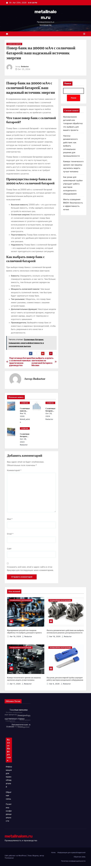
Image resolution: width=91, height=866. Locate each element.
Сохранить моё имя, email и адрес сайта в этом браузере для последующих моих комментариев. (30, 568)
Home (53, 852)
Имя (9, 519)
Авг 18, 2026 (15, 636)
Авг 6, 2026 (54, 684)
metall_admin (25, 420)
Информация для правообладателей (9, 776)
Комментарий (14, 470)
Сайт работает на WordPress (16, 855)
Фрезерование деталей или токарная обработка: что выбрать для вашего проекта (73, 123)
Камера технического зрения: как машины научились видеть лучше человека (24, 678)
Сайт (9, 548)
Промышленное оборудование (20, 600)
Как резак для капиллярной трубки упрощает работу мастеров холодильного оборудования (65, 678)
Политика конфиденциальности (73, 861)
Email (10, 534)
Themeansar (9, 858)
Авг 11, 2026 (15, 684)
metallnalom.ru (18, 836)
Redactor (25, 67)
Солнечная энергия (14, 44)
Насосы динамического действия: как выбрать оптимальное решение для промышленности (65, 631)
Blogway (35, 855)
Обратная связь (8, 795)
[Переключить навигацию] (84, 34)
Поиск (67, 83)
